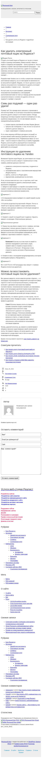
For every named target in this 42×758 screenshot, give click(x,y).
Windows (13, 548)
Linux (12, 546)
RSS (17, 720)
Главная (8, 27)
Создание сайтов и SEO (14, 567)
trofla (7, 700)
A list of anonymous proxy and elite (21, 603)
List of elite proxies (16, 605)
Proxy (7, 599)
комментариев (12, 583)
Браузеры (13, 556)
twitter (19, 722)
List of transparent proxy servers (20, 608)
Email (37, 720)
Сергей (8, 694)
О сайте (8, 593)
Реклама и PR (10, 565)
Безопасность (15, 550)
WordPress (31, 742)
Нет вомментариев (11, 383)
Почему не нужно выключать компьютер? (19, 630)
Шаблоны (21, 750)
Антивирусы (19, 552)
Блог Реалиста (10, 531)
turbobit (8, 705)
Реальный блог (6, 742)
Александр (9, 690)
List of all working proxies (18, 601)
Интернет (9, 31)
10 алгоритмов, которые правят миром (18, 628)
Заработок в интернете (18, 535)
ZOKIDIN (8, 698)
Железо (13, 558)
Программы (14, 560)
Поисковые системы (12, 563)
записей (10, 581)
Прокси (21, 752)
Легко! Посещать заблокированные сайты (19, 626)
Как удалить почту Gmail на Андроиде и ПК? (20, 354)
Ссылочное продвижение (18, 569)
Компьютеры (10, 544)
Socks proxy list (15, 612)
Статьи (35, 750)
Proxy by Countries (16, 610)
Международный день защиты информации (20, 632)
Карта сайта (10, 595)
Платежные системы (17, 537)
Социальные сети (12, 35)
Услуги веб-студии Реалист (26, 698)
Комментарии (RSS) (21, 744)
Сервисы (13, 539)
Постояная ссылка (10, 373)
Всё (7, 597)
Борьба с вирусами (21, 554)
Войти (8, 579)
